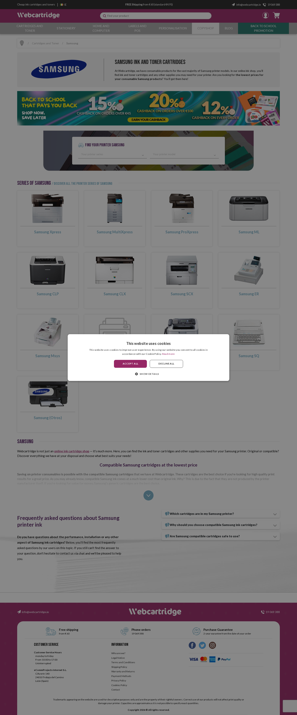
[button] (148, 374)
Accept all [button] (130, 363)
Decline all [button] (166, 363)
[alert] (148, 357)
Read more (168, 353)
